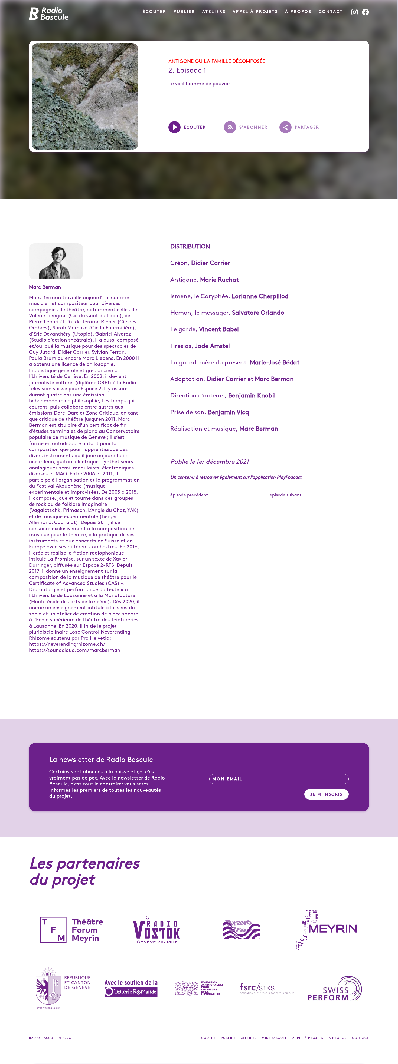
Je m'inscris (326, 795)
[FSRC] (267, 988)
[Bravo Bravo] (241, 929)
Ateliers (214, 12)
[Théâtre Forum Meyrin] (71, 930)
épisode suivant (286, 495)
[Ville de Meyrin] (326, 930)
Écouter (155, 12)
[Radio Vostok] (156, 929)
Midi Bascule (275, 1038)
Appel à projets (255, 12)
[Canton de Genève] (63, 988)
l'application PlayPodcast (276, 477)
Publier (184, 12)
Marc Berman (45, 287)
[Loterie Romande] (131, 988)
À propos (298, 12)
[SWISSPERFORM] (335, 988)
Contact (331, 12)
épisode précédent (189, 495)
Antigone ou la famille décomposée (216, 61)
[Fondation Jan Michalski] (199, 988)
